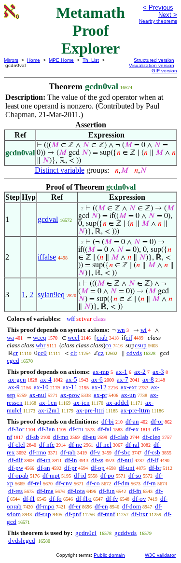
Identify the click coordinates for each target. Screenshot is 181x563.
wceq (39, 337)
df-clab (119, 436)
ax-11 (70, 387)
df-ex (132, 429)
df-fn (135, 490)
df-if (152, 460)
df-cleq (151, 436)
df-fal (104, 429)
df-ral (132, 444)
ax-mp (101, 371)
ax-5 (71, 379)
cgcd (13, 360)
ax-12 (99, 387)
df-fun (107, 490)
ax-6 (97, 379)
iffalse (47, 257)
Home (33, 60)
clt (73, 353)
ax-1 (121, 371)
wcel (74, 337)
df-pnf (73, 514)
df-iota (76, 490)
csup (141, 345)
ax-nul (37, 394)
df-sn (43, 467)
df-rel (35, 483)
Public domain (109, 555)
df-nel (103, 444)
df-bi (107, 421)
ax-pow (70, 394)
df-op (98, 467)
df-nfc (47, 444)
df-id (80, 475)
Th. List (91, 60)
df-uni (127, 467)
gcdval (48, 219)
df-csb (152, 452)
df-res (15, 490)
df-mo (61, 436)
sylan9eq (51, 294)
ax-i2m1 (49, 410)
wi (143, 329)
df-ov (139, 498)
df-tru (76, 429)
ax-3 (158, 371)
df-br (155, 467)
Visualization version (151, 65)
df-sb (32, 436)
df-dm (121, 483)
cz (101, 353)
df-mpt (51, 475)
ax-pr (100, 394)
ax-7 (122, 379)
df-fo (55, 498)
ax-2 (140, 371)
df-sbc (122, 452)
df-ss (97, 460)
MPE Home (61, 60)
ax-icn (81, 402)
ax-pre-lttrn (135, 410)
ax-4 (46, 379)
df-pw (15, 467)
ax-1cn (48, 402)
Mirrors (11, 60)
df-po (107, 475)
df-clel (16, 444)
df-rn (149, 483)
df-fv (112, 498)
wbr (40, 345)
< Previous (158, 7)
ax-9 (14, 387)
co (108, 345)
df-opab (18, 475)
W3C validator (160, 555)
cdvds (134, 353)
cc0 (42, 353)
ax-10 (41, 387)
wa (10, 337)
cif (128, 337)
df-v (95, 452)
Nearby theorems (158, 21)
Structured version (154, 60)
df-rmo (37, 452)
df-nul (125, 460)
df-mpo (45, 506)
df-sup (43, 514)
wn (121, 329)
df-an (132, 421)
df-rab (68, 452)
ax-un (128, 394)
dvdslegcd (21, 540)
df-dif (15, 460)
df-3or (16, 429)
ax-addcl (117, 402)
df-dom (131, 506)
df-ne (75, 444)
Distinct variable (59, 170)
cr (15, 353)
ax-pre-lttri (90, 410)
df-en (101, 506)
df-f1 (29, 498)
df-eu (89, 436)
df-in (71, 460)
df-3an (46, 429)
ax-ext (129, 387)
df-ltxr (139, 514)
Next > (167, 14)
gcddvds (125, 532)
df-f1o (84, 498)
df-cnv (64, 483)
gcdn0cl (86, 532)
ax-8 (148, 379)
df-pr (70, 467)
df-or (157, 421)
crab (102, 337)
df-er (75, 506)
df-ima (45, 490)
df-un (44, 460)
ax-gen (17, 379)
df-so (134, 475)
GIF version (164, 70)
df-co (93, 483)
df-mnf (106, 514)
